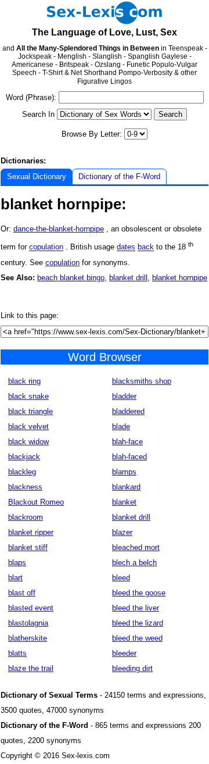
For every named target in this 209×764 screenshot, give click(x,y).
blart (15, 577)
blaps (17, 562)
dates (126, 247)
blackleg (22, 471)
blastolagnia (28, 623)
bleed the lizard (137, 623)
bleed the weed (137, 638)
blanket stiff (28, 547)
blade (121, 426)
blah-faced (129, 456)
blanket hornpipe (179, 277)
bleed (121, 577)
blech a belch (134, 562)
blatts (17, 653)
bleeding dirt (132, 668)
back (146, 247)
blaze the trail (30, 668)
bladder (124, 396)
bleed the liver (135, 608)
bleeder (124, 653)
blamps (124, 471)
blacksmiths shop (141, 381)
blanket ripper (30, 532)
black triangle (30, 411)
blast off (21, 592)
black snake (28, 396)
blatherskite (27, 638)
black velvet (28, 426)
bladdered (128, 411)
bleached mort (136, 547)
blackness (25, 487)
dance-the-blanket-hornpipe (58, 228)
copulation (46, 247)
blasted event (30, 608)
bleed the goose (138, 592)
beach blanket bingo (71, 277)
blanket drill (128, 277)
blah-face (127, 441)
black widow (28, 441)
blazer (122, 532)
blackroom (25, 517)
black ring (24, 381)
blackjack (24, 456)
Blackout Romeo (36, 502)
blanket (124, 502)
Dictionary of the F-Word (119, 176)
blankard (126, 487)
